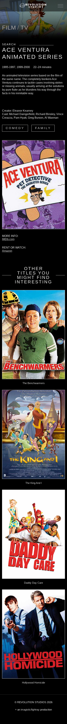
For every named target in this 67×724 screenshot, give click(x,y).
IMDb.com (8, 239)
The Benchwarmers (34, 383)
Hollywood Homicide (33, 682)
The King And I (33, 482)
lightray (35, 709)
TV (24, 27)
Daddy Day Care (33, 582)
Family (43, 128)
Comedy (15, 128)
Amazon (7, 250)
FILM (9, 27)
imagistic (26, 709)
